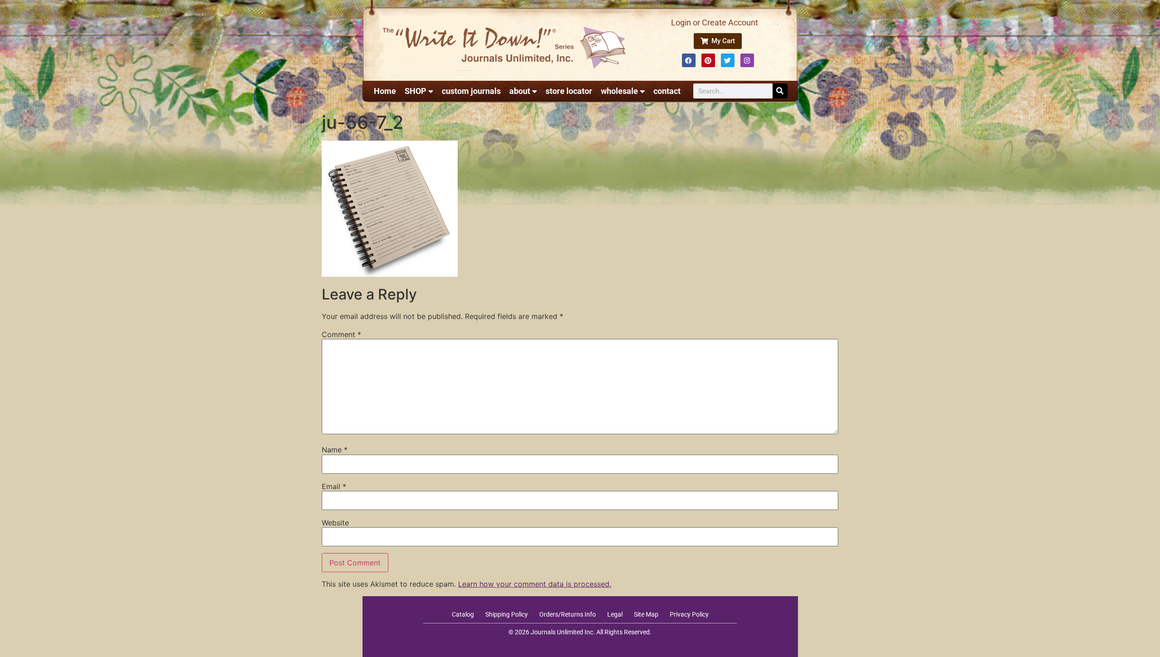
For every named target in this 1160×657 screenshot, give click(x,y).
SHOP (415, 91)
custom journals (471, 91)
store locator (569, 91)
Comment (341, 334)
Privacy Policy (689, 614)
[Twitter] (728, 60)
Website (335, 522)
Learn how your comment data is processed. (534, 583)
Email (334, 486)
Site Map (646, 614)
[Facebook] (689, 60)
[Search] (780, 90)
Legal (615, 614)
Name (335, 449)
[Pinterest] (708, 60)
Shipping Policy (506, 614)
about (519, 91)
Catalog (463, 614)
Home (385, 91)
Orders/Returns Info (567, 614)
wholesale (619, 91)
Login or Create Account (714, 22)
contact (667, 91)
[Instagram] (747, 60)
